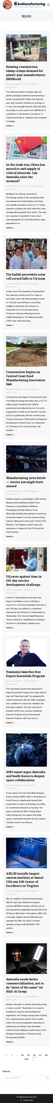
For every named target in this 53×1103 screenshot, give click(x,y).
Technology (18, 891)
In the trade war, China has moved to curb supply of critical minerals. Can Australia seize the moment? (25, 173)
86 (34, 1055)
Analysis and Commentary (16, 186)
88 (46, 1055)
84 (22, 1055)
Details (9, 126)
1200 (26, 1059)
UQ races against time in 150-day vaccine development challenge (24, 580)
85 (28, 1055)
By (31, 84)
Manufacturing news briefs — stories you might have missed (26, 482)
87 (40, 1055)
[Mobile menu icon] (48, 4)
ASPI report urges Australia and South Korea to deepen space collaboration (25, 776)
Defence (9, 891)
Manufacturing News (14, 84)
